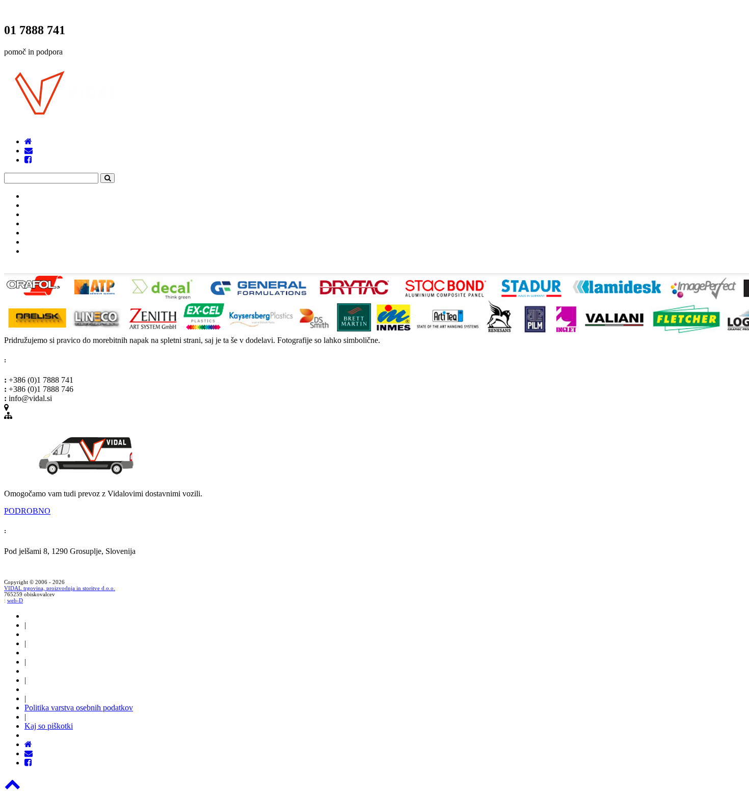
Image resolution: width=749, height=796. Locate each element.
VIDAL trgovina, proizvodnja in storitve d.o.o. (59, 588)
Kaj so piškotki (48, 726)
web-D (15, 600)
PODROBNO (27, 511)
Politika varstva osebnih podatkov (78, 707)
